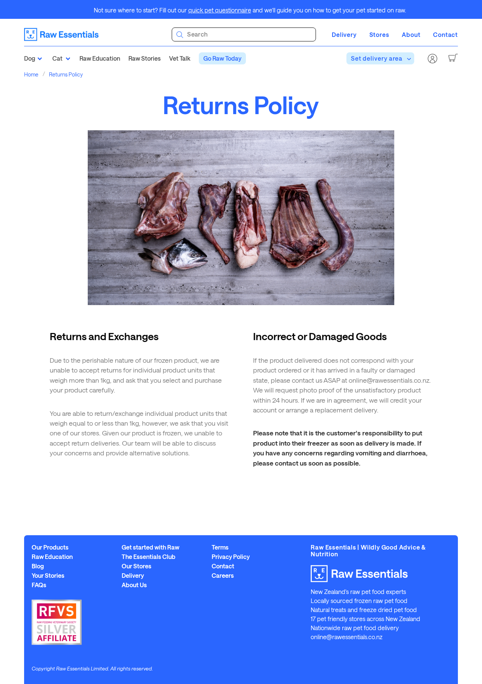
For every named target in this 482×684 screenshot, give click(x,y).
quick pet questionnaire (219, 10)
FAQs (39, 585)
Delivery (344, 34)
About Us (134, 585)
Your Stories (48, 575)
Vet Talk (179, 58)
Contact (445, 34)
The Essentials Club (148, 556)
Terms (220, 547)
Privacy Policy (231, 556)
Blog (38, 566)
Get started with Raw (150, 547)
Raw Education (99, 58)
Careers (223, 575)
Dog (29, 58)
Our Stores (136, 566)
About (411, 34)
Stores (379, 34)
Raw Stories (144, 58)
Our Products (50, 547)
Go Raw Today (222, 58)
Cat (57, 58)
